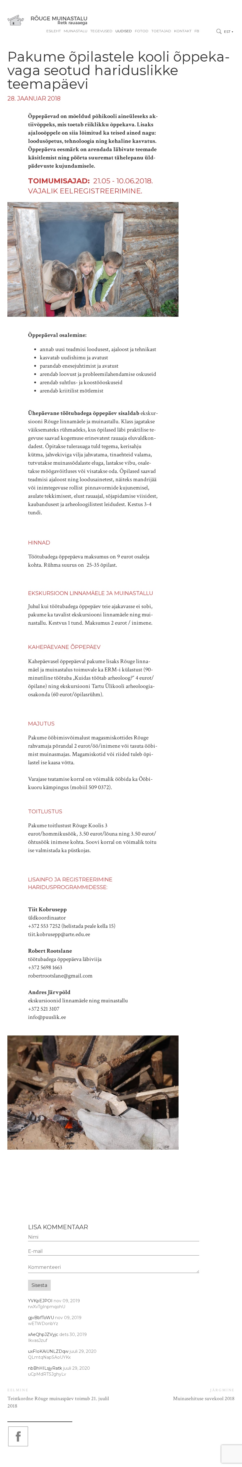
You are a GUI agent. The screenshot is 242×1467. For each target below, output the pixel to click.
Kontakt (183, 31)
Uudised (123, 31)
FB (196, 31)
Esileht (53, 31)
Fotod (141, 31)
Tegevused (101, 31)
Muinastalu (75, 31)
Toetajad (161, 31)
